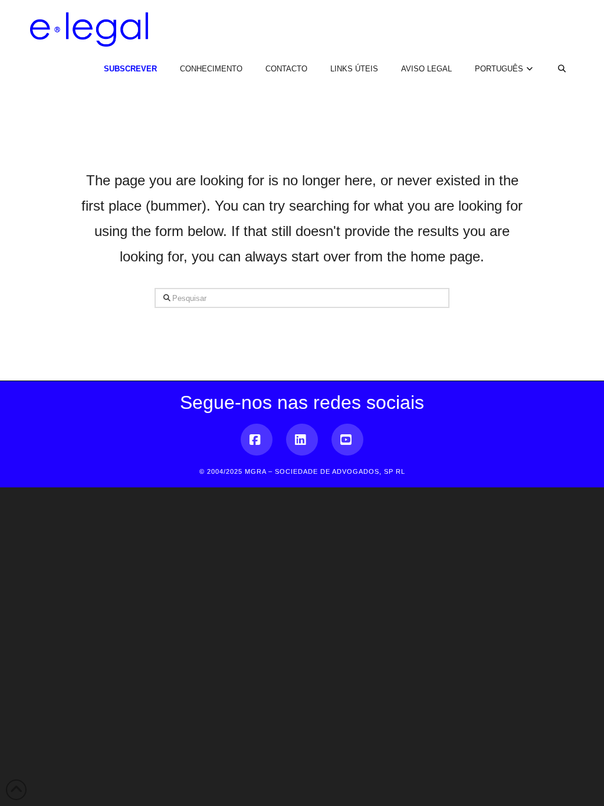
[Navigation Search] (555, 59)
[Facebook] (257, 440)
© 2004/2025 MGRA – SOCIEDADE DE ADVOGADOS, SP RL (302, 471)
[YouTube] (347, 440)
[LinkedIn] (302, 440)
